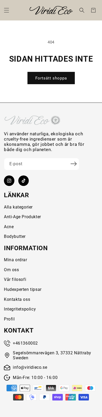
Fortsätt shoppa (51, 78)
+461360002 (25, 343)
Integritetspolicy (20, 309)
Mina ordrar (15, 259)
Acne (9, 226)
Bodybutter (15, 236)
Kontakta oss (17, 299)
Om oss (11, 269)
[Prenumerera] (73, 163)
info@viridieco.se (30, 367)
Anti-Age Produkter (22, 216)
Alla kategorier (18, 207)
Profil (9, 319)
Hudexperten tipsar (23, 289)
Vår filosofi (15, 279)
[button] (6, 10)
